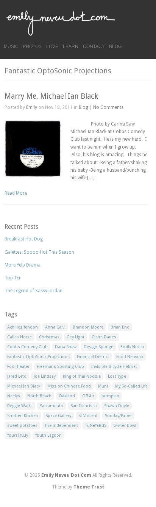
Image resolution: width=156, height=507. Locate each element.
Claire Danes (104, 337)
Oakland (67, 396)
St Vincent (88, 415)
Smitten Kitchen (22, 415)
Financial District (93, 356)
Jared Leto (17, 376)
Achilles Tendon (22, 327)
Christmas (49, 337)
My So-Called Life (131, 386)
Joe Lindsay (45, 376)
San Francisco (83, 405)
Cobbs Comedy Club (27, 346)
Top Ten (13, 278)
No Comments (108, 107)
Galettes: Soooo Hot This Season (39, 252)
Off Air (88, 396)
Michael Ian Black (23, 386)
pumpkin (110, 396)
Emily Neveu (132, 346)
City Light (75, 337)
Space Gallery (58, 415)
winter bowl (125, 425)
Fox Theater (18, 366)
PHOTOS (32, 46)
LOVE (52, 46)
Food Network (129, 356)
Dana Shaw (65, 346)
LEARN (70, 46)
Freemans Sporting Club (60, 366)
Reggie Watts (20, 405)
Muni (103, 386)
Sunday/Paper (118, 415)
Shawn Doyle (116, 405)
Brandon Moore (88, 327)
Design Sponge (98, 346)
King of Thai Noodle (82, 376)
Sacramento (51, 405)
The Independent (61, 425)
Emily (31, 107)
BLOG (115, 46)
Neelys (13, 396)
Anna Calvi (55, 327)
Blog (83, 107)
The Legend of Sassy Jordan (33, 290)
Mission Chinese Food (69, 386)
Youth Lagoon (48, 435)
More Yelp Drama (23, 265)
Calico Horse (19, 337)
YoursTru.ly (17, 435)
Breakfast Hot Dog (24, 239)
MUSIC (11, 46)
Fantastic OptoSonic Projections (38, 356)
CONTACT (94, 46)
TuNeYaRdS (95, 425)
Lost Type (117, 376)
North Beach (39, 396)
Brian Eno (120, 327)
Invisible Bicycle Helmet (114, 366)
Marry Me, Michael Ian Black (51, 96)
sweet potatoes (22, 425)
